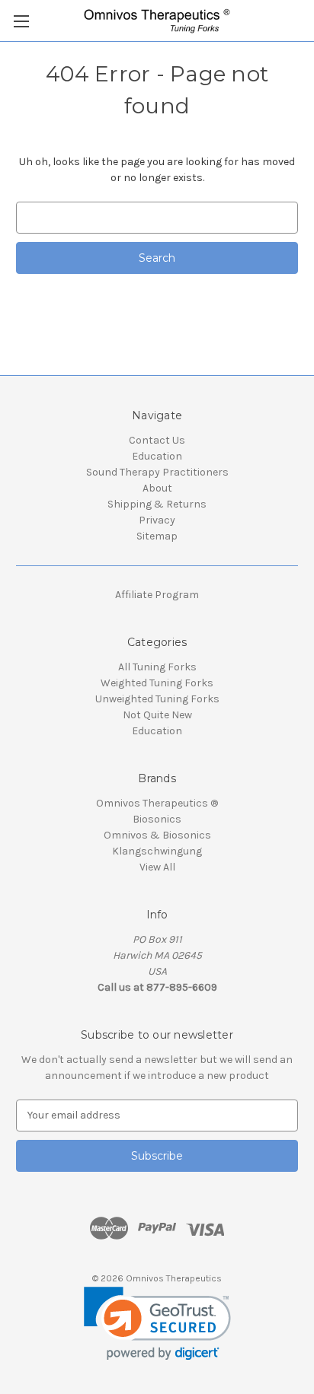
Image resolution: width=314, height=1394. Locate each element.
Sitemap (157, 536)
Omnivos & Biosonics (157, 835)
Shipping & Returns (157, 504)
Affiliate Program (157, 594)
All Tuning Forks (157, 666)
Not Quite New (157, 714)
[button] (157, 1323)
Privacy (157, 520)
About (157, 488)
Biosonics (157, 819)
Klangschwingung (157, 851)
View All (157, 867)
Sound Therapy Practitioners (157, 472)
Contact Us (157, 440)
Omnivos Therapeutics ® (157, 803)
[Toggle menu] (21, 21)
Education (157, 456)
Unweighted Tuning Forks (157, 698)
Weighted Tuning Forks (157, 682)
